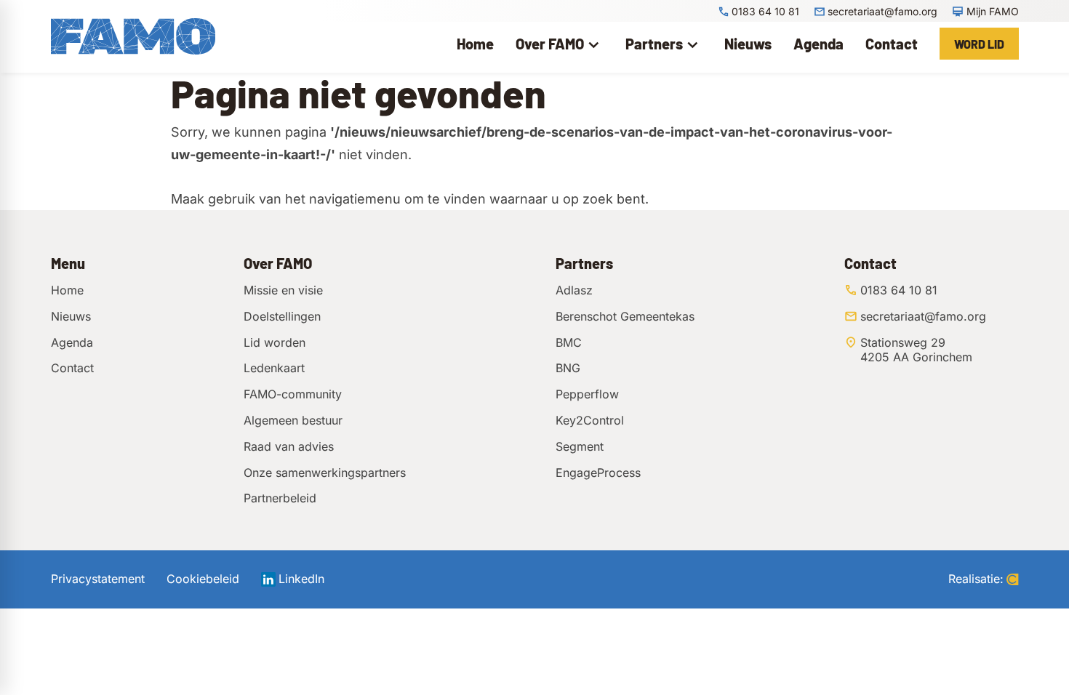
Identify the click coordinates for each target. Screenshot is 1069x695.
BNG (568, 368)
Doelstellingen (282, 316)
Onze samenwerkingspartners (325, 472)
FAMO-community (293, 394)
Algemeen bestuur (293, 420)
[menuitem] (475, 43)
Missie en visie (283, 290)
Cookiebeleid (203, 579)
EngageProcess (598, 472)
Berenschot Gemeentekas (625, 316)
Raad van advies (289, 446)
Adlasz (574, 290)
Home (67, 290)
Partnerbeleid (280, 498)
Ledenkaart (274, 368)
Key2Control (590, 420)
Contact (72, 368)
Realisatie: (976, 579)
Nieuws (71, 316)
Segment (580, 446)
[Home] (133, 36)
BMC (569, 342)
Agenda (72, 342)
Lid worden (274, 342)
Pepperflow (587, 394)
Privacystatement (98, 579)
